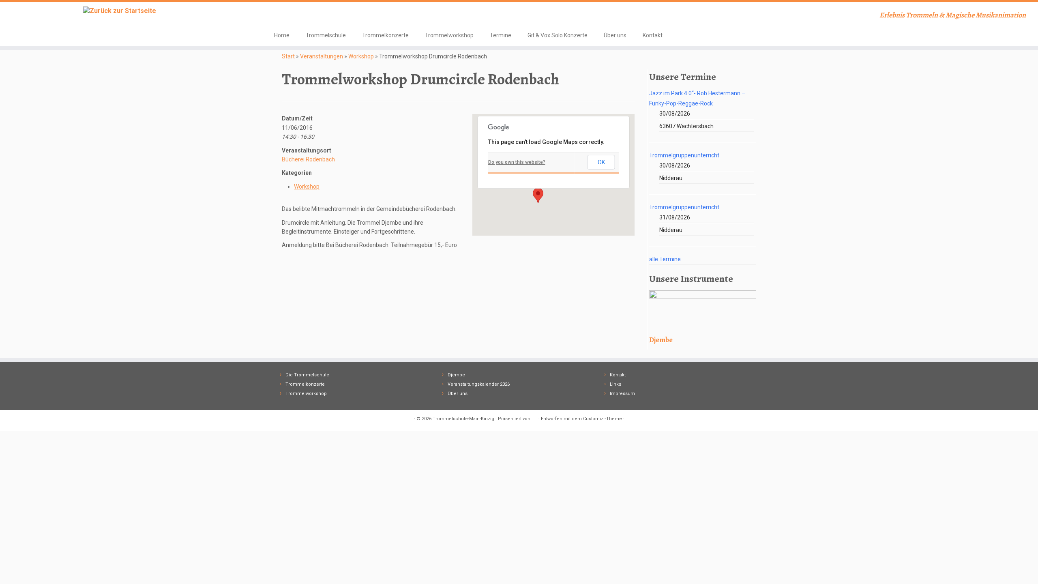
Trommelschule (326, 35)
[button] (538, 195)
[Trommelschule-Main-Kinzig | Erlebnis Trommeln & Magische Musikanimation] (120, 10)
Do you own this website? (516, 162)
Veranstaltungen (321, 56)
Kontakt (653, 35)
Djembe (456, 375)
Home (282, 35)
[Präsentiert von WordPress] (534, 417)
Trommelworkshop (449, 35)
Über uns (615, 35)
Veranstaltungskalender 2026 (479, 384)
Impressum (622, 393)
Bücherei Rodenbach (308, 159)
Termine (500, 35)
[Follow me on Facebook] (279, 16)
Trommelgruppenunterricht (684, 155)
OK (601, 162)
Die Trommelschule (307, 375)
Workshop (361, 56)
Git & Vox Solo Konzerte (558, 35)
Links (615, 384)
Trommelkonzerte (385, 35)
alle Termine (665, 259)
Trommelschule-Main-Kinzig (463, 418)
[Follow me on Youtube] (290, 16)
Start (288, 56)
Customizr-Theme (602, 418)
